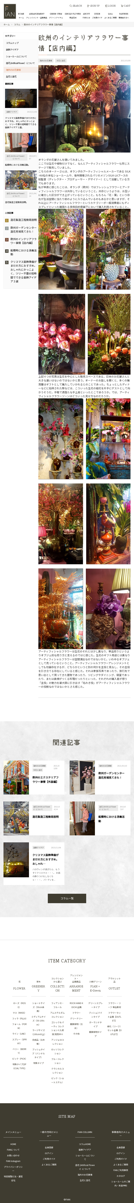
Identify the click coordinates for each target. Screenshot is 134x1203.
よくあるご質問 (49, 1164)
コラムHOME (85, 1144)
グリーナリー (76, 1018)
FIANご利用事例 (120, 1170)
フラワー (76, 1012)
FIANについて (13, 1149)
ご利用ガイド (49, 1158)
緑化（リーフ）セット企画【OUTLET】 (114, 1030)
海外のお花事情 (85, 1174)
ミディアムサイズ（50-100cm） (38, 1020)
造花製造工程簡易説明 (23, 220)
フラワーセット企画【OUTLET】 (114, 1016)
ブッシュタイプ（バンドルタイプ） (38, 1053)
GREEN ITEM (56, 16)
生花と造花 (85, 1180)
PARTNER (123, 16)
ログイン (49, 1153)
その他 (76, 1033)
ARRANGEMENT (36, 16)
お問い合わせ (13, 1155)
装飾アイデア (85, 1149)
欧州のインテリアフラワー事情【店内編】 (23, 241)
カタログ (121, 1175)
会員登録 (49, 1147)
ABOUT (86, 16)
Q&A (110, 16)
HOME (21, 16)
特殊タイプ (38, 1062)
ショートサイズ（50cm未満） (38, 1007)
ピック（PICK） (19, 1058)
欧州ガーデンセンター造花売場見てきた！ (23, 229)
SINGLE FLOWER (73, 16)
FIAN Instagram (13, 1160)
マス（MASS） (19, 1012)
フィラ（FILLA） (20, 1018)
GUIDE (97, 16)
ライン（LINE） (19, 1033)
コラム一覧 (67, 898)
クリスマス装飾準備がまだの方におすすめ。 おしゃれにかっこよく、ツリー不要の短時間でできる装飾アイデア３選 (23, 271)
